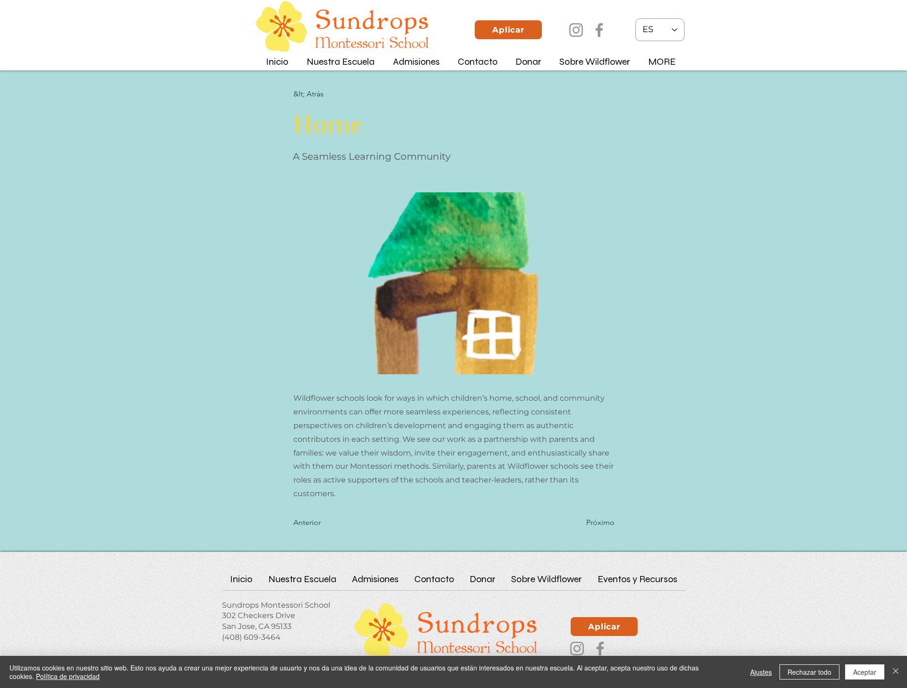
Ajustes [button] (761, 672)
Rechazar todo (809, 672)
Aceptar (864, 672)
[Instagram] (576, 30)
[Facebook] (599, 30)
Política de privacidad (68, 676)
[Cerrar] (895, 671)
